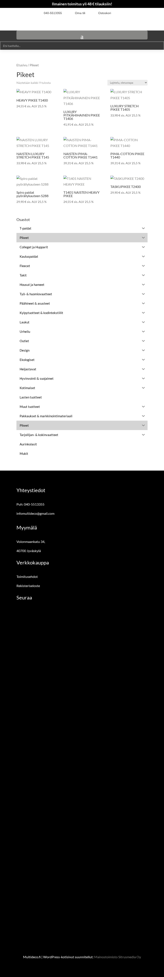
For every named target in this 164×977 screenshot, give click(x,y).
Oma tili (80, 13)
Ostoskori (104, 13)
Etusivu (21, 65)
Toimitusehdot (27, 576)
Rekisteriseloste (28, 586)
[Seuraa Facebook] (118, 13)
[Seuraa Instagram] (126, 13)
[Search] (159, 46)
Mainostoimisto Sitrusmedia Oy (117, 957)
